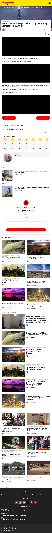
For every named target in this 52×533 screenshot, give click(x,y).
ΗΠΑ (19, 450)
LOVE (33, 148)
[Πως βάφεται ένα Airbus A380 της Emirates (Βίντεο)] (13, 247)
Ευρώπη (17, 278)
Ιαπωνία (40, 379)
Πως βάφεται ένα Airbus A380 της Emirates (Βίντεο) (11, 258)
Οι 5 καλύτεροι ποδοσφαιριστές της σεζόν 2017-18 (37, 453)
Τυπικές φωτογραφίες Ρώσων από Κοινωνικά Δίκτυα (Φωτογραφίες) (31, 171)
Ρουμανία (10, 279)
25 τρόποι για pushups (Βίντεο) (35, 478)
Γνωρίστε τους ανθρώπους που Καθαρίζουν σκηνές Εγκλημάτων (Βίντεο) (11, 454)
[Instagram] (20, 502)
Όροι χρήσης (12, 525)
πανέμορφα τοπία (39, 255)
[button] (48, 3)
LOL (26, 148)
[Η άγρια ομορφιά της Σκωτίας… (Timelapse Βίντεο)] (38, 247)
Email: (26, 214)
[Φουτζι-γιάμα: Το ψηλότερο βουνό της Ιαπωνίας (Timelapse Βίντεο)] (13, 294)
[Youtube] (31, 502)
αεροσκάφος (4, 256)
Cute (19, 148)
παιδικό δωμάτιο (38, 314)
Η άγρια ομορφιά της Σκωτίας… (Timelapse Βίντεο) (36, 258)
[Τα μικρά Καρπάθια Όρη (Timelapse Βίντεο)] (13, 270)
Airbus (7, 255)
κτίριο (11, 125)
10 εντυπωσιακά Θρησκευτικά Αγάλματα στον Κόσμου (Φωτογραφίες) (32, 187)
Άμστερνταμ (38, 303)
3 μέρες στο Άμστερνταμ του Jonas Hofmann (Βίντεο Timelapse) (37, 305)
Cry (12, 148)
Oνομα (26, 220)
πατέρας (44, 314)
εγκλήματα (15, 450)
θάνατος (22, 450)
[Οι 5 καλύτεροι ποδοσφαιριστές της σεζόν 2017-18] (38, 443)
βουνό (36, 379)
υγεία (31, 476)
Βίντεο (3, 476)
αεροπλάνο (16, 255)
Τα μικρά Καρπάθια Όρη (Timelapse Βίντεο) (12, 281)
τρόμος (35, 426)
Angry (5, 148)
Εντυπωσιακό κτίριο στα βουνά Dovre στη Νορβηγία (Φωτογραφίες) (37, 282)
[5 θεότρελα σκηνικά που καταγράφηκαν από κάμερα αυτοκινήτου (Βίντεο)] (13, 468)
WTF (47, 148)
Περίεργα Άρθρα (30, 426)
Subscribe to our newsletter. (26, 227)
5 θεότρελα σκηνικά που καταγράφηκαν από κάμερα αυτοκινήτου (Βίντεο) (13, 478)
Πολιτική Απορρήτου (20, 525)
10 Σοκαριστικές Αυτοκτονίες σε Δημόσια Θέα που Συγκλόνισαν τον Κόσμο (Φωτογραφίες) (12, 430)
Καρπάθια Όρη (4, 279)
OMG (40, 148)
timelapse (5, 125)
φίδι (38, 426)
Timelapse (5, 21)
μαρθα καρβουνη (7, 518)
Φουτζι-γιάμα (45, 379)
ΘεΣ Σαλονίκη (7, 513)
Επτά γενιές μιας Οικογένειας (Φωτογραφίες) (14, 510)
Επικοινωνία (29, 525)
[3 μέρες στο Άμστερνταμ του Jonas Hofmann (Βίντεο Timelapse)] (38, 295)
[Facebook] (16, 502)
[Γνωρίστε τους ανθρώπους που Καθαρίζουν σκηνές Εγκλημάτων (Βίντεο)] (13, 442)
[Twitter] (24, 502)
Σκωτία (45, 255)
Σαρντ (4, 58)
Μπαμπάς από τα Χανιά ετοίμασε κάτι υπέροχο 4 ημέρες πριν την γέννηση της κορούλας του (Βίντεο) (38, 319)
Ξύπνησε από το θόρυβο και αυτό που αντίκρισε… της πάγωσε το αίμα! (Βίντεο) (37, 429)
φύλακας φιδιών (42, 426)
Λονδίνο (17, 125)
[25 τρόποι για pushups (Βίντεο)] (38, 468)
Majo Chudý (8, 278)
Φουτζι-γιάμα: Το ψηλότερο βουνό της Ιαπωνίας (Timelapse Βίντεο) (12, 304)
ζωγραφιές (33, 314)
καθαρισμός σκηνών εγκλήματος (8, 451)
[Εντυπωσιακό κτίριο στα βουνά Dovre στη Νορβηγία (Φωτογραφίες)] (38, 271)
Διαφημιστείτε (4, 525)
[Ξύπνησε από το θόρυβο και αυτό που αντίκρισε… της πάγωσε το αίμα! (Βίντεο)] (38, 419)
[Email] (35, 502)
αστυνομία (10, 450)
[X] (27, 502)
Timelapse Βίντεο (25, 85)
